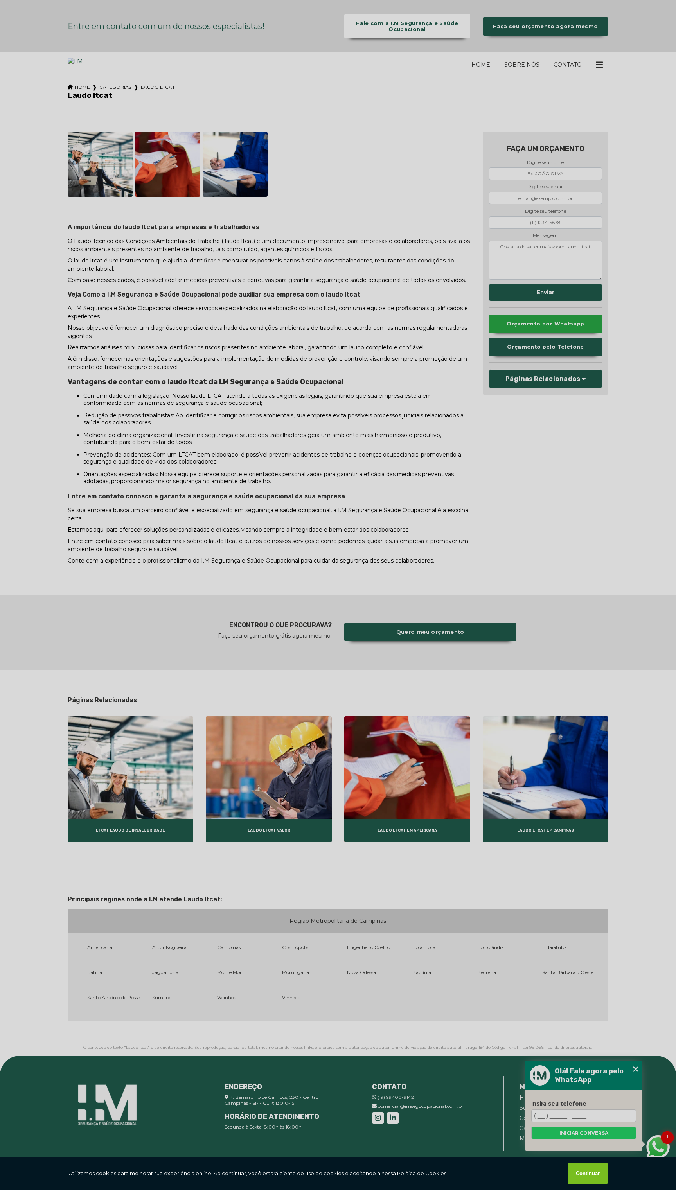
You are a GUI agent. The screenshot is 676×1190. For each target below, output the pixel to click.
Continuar (588, 1173)
